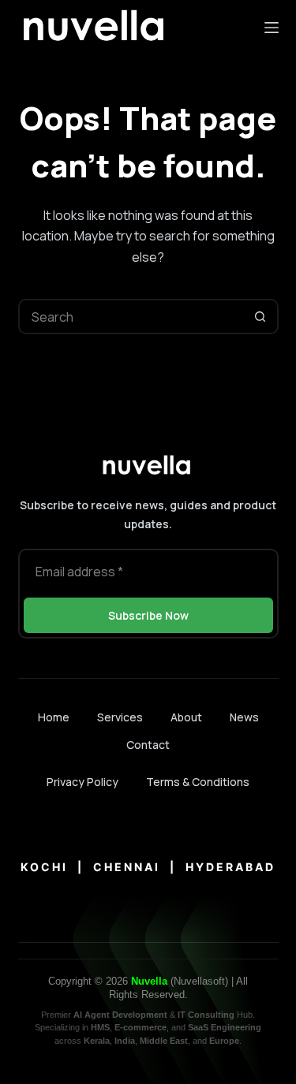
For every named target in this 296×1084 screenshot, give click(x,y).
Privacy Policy (82, 781)
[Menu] (271, 27)
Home (53, 717)
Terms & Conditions (197, 781)
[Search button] (261, 316)
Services (120, 717)
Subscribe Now (148, 615)
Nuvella (149, 981)
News (244, 717)
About (186, 717)
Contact (148, 745)
